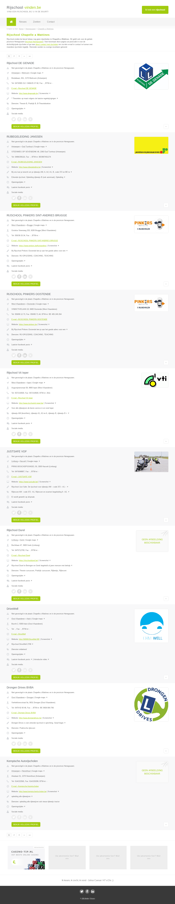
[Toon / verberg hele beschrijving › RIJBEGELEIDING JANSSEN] (53, 172)
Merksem (25, 73)
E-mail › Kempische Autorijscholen (25, 786)
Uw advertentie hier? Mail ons (67, 857)
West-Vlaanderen (18, 225)
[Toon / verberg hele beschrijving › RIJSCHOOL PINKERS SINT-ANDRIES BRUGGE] (53, 250)
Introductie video (41, 659)
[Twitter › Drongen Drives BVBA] (13, 743)
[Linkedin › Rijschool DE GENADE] (25, 119)
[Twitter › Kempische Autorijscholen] (13, 817)
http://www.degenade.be (28, 93)
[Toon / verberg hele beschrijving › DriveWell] (53, 644)
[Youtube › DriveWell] (30, 670)
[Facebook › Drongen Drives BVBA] (19, 743)
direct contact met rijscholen (47, 44)
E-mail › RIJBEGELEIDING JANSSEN (26, 162)
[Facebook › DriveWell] (19, 670)
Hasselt (23, 461)
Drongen (30, 697)
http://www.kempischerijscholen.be (32, 791)
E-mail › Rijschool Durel (20, 555)
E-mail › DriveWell (18, 634)
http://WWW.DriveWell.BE (29, 639)
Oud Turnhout (27, 147)
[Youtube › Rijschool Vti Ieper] (30, 434)
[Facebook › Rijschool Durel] (19, 591)
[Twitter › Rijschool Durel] (13, 591)
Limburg (14, 461)
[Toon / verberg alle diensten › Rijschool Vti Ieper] (53, 413)
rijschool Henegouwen (34, 42)
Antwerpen (15, 73)
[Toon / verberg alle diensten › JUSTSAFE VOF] (53, 492)
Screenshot (45, 93)
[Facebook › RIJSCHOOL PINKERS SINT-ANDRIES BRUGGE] (19, 276)
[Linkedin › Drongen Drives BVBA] (25, 743)
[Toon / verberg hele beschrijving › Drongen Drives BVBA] (53, 723)
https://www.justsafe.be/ (28, 482)
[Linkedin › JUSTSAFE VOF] (25, 512)
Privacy (92, 898)
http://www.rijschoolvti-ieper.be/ (31, 403)
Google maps (37, 73)
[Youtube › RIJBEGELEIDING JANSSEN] (30, 198)
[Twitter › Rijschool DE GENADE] (13, 119)
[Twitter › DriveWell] (13, 670)
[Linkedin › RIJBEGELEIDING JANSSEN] (25, 198)
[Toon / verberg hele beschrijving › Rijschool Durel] (53, 565)
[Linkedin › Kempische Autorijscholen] (25, 817)
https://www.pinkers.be (28, 324)
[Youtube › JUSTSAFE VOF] (30, 512)
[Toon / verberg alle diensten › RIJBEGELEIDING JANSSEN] (53, 177)
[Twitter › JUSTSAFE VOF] (13, 512)
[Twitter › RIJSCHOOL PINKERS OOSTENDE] (13, 355)
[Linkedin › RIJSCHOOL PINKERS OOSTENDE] (25, 355)
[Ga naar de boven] (166, 126)
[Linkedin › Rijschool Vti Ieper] (25, 434)
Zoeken (36, 22)
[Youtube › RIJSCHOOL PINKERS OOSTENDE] (30, 355)
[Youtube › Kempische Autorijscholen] (30, 817)
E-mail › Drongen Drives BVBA (23, 713)
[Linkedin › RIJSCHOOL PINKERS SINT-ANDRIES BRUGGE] (25, 276)
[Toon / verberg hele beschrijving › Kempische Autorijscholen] (53, 796)
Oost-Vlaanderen (18, 619)
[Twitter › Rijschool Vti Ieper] (13, 434)
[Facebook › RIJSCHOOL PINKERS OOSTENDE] (19, 355)
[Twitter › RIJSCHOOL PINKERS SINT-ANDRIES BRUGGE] (13, 276)
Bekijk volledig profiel (26, 126)
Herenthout (26, 771)
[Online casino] (28, 859)
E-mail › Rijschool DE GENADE (24, 88)
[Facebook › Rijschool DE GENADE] (19, 119)
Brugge (30, 225)
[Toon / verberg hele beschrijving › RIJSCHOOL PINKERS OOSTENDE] (53, 329)
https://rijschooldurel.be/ (28, 560)
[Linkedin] (93, 891)
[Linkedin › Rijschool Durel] (25, 591)
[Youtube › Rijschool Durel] (30, 591)
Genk (22, 540)
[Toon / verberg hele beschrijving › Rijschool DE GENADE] (53, 98)
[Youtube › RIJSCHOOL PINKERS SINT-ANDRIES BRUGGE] (30, 276)
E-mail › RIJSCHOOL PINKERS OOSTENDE (29, 319)
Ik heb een (155, 10)
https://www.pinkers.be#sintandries (32, 246)
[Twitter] (82, 891)
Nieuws (23, 22)
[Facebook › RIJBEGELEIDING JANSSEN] (19, 198)
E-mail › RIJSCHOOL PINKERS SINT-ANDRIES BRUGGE (34, 241)
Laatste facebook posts (21, 187)
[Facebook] (87, 891)
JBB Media (85, 898)
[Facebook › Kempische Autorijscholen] (19, 817)
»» (30, 56)
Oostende (31, 304)
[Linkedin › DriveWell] (25, 670)
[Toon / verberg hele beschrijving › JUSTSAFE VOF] (53, 486)
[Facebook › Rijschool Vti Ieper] (19, 434)
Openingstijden (18, 109)
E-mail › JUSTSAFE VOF (21, 477)
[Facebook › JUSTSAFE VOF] (19, 512)
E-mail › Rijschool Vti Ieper (22, 398)
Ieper (29, 383)
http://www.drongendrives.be (30, 718)
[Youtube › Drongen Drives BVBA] (30, 743)
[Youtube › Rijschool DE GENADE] (30, 119)
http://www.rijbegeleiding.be (29, 167)
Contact (51, 22)
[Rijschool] (11, 22)
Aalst (29, 619)
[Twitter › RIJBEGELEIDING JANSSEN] (13, 198)
